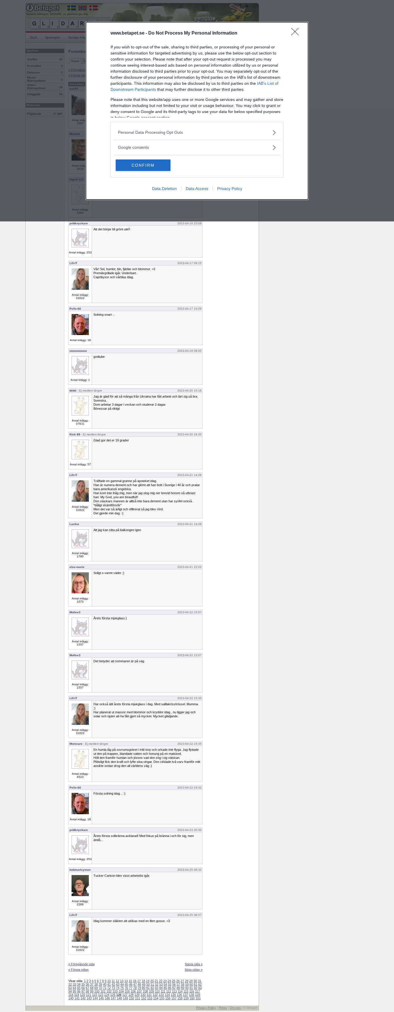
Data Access (197, 188)
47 (135, 984)
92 (195, 988)
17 (139, 981)
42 (113, 984)
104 (121, 991)
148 (119, 998)
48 (139, 984)
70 (100, 988)
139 (197, 994)
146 (107, 998)
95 (74, 991)
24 (169, 981)
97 (83, 991)
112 (168, 991)
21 (156, 981)
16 (134, 981)
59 (187, 984)
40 (104, 984)
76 (126, 988)
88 (178, 988)
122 (94, 994)
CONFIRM (143, 165)
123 (100, 994)
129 (137, 994)
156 (167, 998)
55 (169, 984)
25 (173, 981)
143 (89, 998)
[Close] (296, 33)
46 (130, 984)
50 (148, 984)
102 (109, 991)
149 (125, 998)
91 (191, 988)
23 (165, 981)
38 (96, 984)
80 (143, 988)
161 (198, 998)
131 (149, 994)
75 (122, 988)
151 (137, 998)
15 (130, 981)
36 (87, 984)
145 (101, 998)
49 (143, 984)
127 (124, 994)
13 (121, 981)
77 (130, 988)
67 (87, 988)
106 (133, 991)
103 (115, 991)
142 (83, 998)
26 (178, 981)
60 (191, 984)
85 (165, 988)
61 (195, 984)
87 (174, 988)
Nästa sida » (193, 964)
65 (78, 988)
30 (195, 981)
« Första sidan (78, 969)
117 (197, 991)
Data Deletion (164, 188)
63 (70, 988)
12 (117, 981)
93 (200, 988)
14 (126, 981)
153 (149, 998)
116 (191, 991)
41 (109, 984)
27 (182, 981)
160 (192, 998)
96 (78, 991)
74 (117, 988)
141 (77, 998)
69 (96, 988)
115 (185, 991)
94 (70, 991)
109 (151, 991)
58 (182, 984)
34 (78, 984)
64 (74, 988)
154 (155, 998)
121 (88, 994)
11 (113, 981)
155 (161, 998)
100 (97, 991)
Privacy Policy (229, 188)
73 (113, 988)
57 (178, 984)
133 (161, 994)
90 (187, 988)
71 (104, 988)
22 (160, 981)
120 (82, 994)
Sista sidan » (193, 969)
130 (143, 994)
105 (127, 991)
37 (91, 984)
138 (191, 994)
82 (152, 988)
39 (100, 984)
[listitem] (197, 132)
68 (91, 988)
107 (139, 991)
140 (71, 998)
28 (186, 981)
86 (169, 988)
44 (122, 984)
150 (131, 998)
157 (174, 998)
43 (117, 984)
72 (109, 988)
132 (155, 994)
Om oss (235, 1007)
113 (174, 991)
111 (163, 991)
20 (152, 981)
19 (147, 981)
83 (156, 988)
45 (126, 984)
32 (70, 984)
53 (161, 984)
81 (148, 988)
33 (74, 984)
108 (145, 991)
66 (83, 988)
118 (70, 994)
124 (106, 994)
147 (113, 998)
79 (139, 988)
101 (103, 991)
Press (223, 1007)
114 (180, 991)
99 (91, 991)
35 (83, 984)
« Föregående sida (81, 964)
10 (109, 981)
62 (200, 984)
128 (131, 994)
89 (182, 988)
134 (167, 994)
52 (156, 984)
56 (174, 984)
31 (199, 981)
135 (173, 994)
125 (112, 994)
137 (185, 994)
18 (143, 981)
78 (135, 988)
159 (186, 998)
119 (76, 994)
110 (157, 991)
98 (87, 991)
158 (180, 998)
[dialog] (197, 111)
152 (143, 998)
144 (95, 998)
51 (152, 984)
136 (179, 994)
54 (165, 984)
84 (161, 988)
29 (191, 981)
